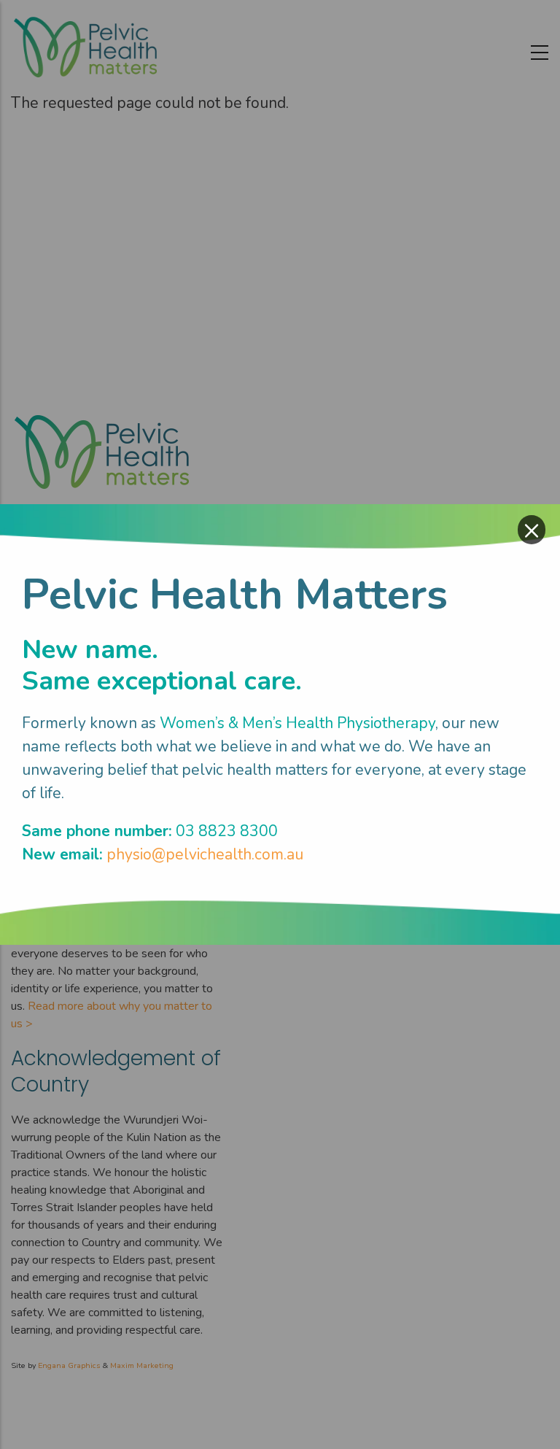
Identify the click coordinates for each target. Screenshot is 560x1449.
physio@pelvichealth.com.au (204, 854)
